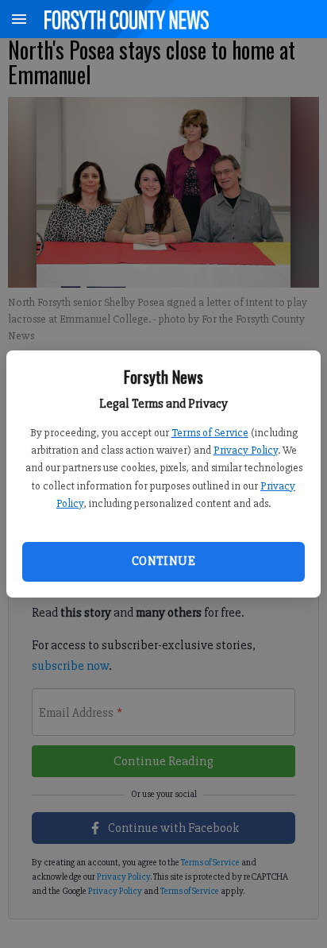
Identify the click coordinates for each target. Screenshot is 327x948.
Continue (163, 561)
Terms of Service (209, 432)
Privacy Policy (246, 450)
